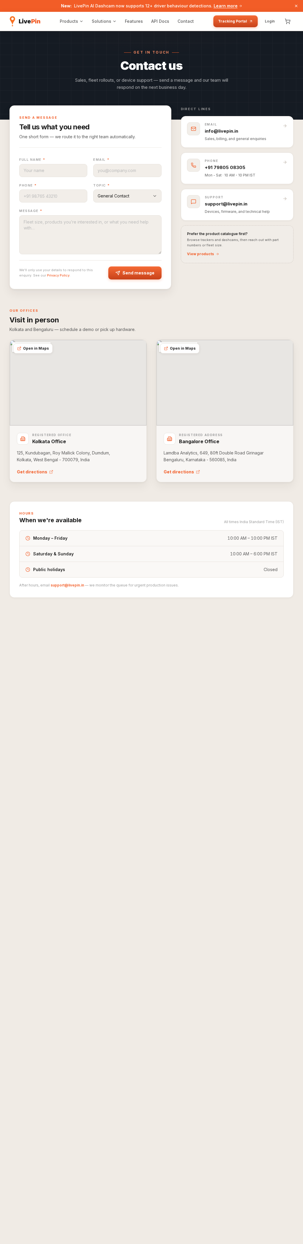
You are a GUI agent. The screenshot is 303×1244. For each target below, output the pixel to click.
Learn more (226, 5)
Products (69, 21)
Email (101, 159)
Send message (138, 272)
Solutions (101, 21)
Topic (101, 185)
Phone (28, 185)
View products (200, 254)
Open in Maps (36, 348)
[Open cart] (288, 21)
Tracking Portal (232, 21)
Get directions (32, 471)
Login (270, 21)
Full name (32, 159)
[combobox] (127, 195)
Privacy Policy (58, 275)
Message (31, 211)
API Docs (160, 21)
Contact (186, 21)
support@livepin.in (67, 585)
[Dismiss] (296, 6)
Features (134, 21)
